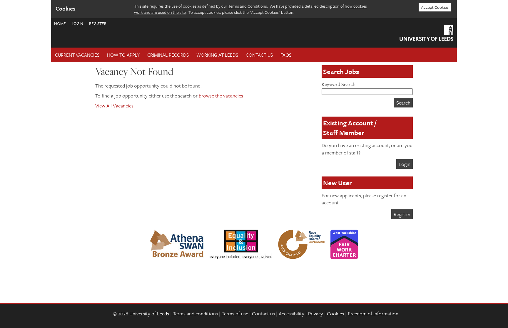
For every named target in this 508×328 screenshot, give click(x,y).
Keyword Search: (339, 84)
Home (60, 23)
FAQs (285, 54)
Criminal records (168, 54)
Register (97, 23)
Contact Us (259, 54)
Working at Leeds (217, 54)
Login (77, 23)
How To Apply (123, 54)
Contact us (263, 313)
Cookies (335, 313)
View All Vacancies (114, 105)
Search (403, 102)
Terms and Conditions (247, 6)
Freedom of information (373, 313)
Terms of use (235, 313)
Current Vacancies (77, 54)
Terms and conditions (195, 313)
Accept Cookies (435, 7)
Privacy (315, 313)
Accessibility (291, 313)
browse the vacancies (221, 95)
